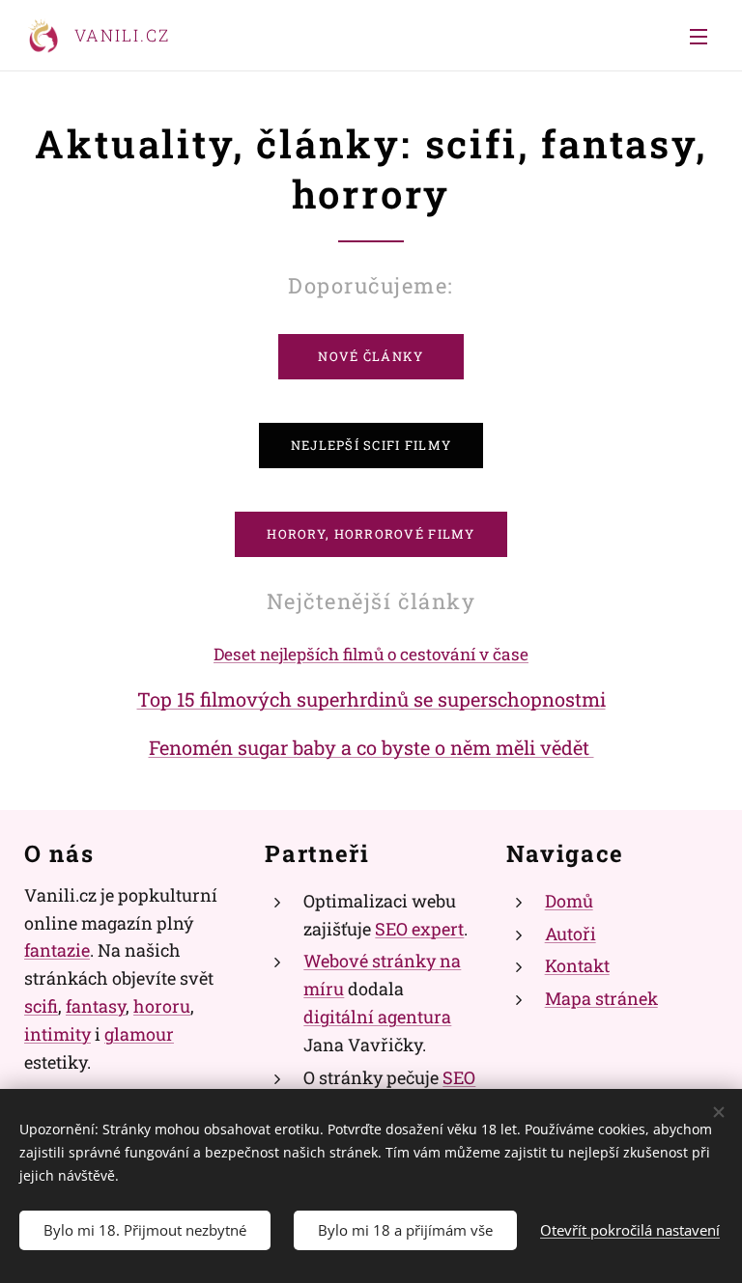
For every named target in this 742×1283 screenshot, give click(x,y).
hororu (161, 1006)
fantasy (96, 1006)
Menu (698, 35)
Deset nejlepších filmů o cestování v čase (371, 654)
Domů (569, 900)
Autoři (570, 933)
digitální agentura (377, 1016)
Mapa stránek (601, 998)
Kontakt (577, 965)
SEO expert (419, 928)
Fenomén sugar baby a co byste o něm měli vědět (371, 747)
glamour (139, 1034)
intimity (57, 1034)
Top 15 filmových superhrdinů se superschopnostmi (371, 698)
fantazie (57, 950)
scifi (41, 1006)
